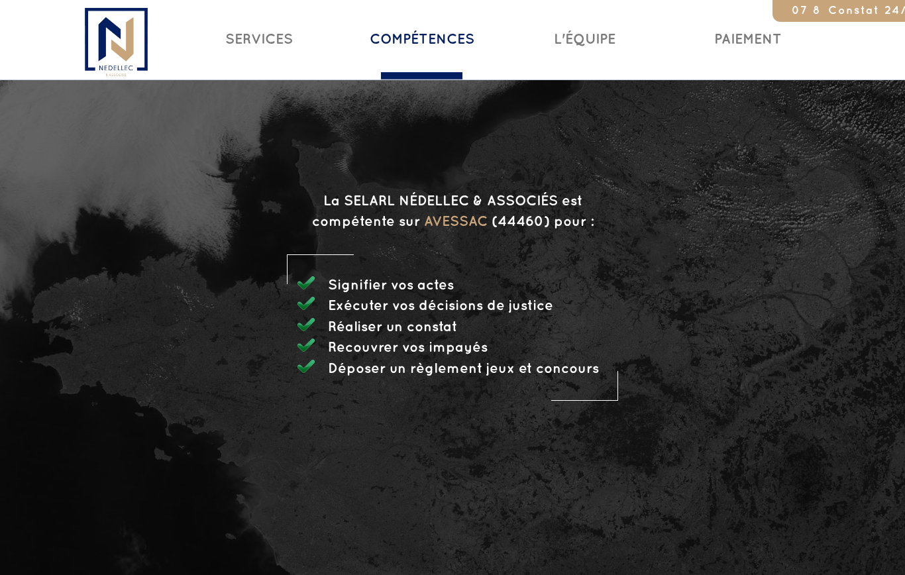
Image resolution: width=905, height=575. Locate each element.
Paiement (748, 39)
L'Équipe (584, 39)
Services (259, 39)
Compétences (422, 39)
